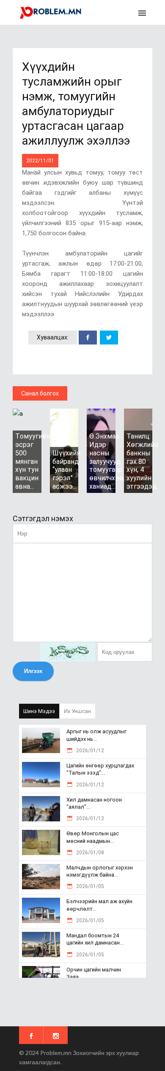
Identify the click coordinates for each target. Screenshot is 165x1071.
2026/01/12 (89, 750)
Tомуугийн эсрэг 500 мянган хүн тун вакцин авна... (32, 461)
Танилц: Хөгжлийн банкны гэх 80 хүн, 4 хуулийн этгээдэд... (143, 461)
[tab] (39, 711)
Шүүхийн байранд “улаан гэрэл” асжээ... (66, 469)
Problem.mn (56, 1052)
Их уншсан (77, 711)
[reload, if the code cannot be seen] (67, 652)
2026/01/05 (89, 886)
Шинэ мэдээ (39, 711)
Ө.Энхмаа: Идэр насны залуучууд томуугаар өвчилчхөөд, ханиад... (109, 461)
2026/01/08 (89, 853)
